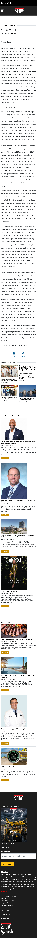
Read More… (5, 891)
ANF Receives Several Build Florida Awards (9, 398)
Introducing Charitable (9, 591)
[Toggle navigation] (2, 10)
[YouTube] (10, 3)
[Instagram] (5, 3)
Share (22, 356)
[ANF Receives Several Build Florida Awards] (9, 391)
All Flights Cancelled (8, 767)
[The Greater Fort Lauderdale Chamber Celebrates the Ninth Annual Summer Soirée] (9, 371)
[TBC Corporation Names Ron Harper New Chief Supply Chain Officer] (14, 429)
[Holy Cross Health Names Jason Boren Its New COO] (14, 481)
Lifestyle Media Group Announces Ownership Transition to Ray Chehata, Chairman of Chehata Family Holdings (27, 376)
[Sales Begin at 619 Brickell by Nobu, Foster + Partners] (14, 666)
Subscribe (7, 864)
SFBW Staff (12, 33)
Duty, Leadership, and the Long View (14, 729)
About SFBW (5, 910)
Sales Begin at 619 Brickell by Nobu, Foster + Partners (17, 676)
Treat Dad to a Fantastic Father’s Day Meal (16, 639)
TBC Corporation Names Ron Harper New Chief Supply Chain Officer (18, 442)
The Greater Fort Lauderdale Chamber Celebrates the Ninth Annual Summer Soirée (9, 379)
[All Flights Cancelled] (14, 757)
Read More (5, 458)
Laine (11, 504)
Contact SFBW (5, 914)
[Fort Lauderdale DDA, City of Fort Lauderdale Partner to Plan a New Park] (14, 527)
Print (14, 356)
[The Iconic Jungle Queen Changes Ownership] (27, 391)
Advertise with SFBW (7, 918)
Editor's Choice (8, 25)
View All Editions (7, 843)
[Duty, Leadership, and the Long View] (14, 711)
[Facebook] (2, 3)
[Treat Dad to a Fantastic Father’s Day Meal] (14, 631)
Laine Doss (12, 769)
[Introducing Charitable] (14, 573)
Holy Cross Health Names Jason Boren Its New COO (18, 501)
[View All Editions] (14, 825)
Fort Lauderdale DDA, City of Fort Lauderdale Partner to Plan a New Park (17, 536)
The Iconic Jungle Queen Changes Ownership (26, 399)
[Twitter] (8, 3)
